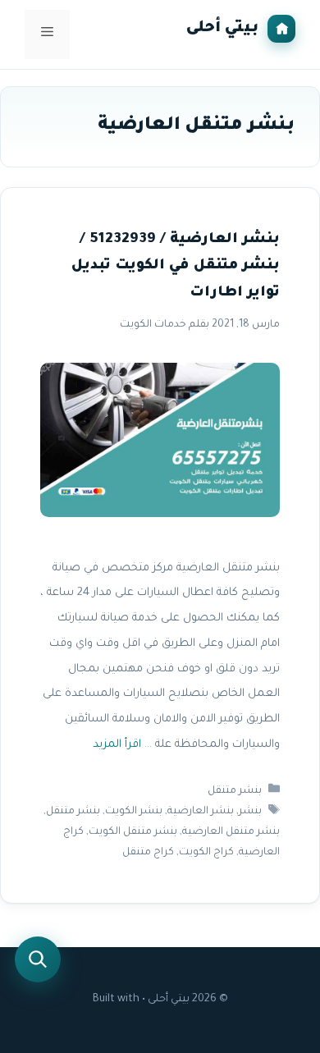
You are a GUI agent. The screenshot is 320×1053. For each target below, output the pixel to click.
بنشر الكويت (133, 811)
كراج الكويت (206, 852)
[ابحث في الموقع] (38, 959)
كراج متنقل (148, 852)
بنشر (250, 811)
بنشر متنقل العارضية (231, 832)
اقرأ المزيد (117, 745)
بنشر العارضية (200, 811)
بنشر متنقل (235, 791)
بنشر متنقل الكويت (133, 832)
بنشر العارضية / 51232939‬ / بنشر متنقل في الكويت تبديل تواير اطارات (175, 266)
